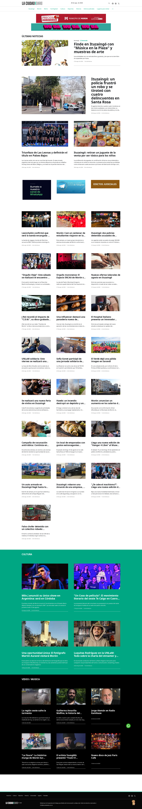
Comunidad (33, 795)
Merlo (46, 9)
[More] (112, 9)
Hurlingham (54, 9)
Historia (78, 9)
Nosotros (8, 795)
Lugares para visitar (103, 9)
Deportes (71, 9)
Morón (39, 9)
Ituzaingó (32, 9)
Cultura (62, 9)
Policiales (45, 795)
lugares (39, 795)
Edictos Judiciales (89, 9)
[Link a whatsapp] (128, 725)
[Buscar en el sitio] (109, 3)
